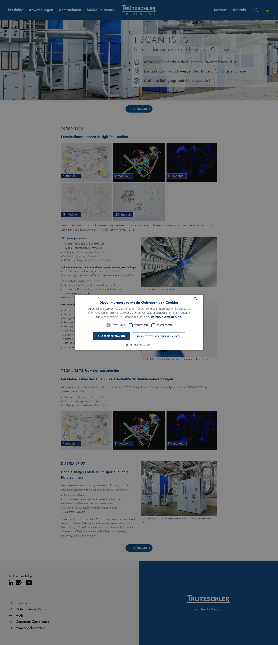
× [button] (200, 298)
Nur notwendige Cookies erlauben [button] (158, 336)
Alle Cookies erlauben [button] (111, 336)
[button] (139, 344)
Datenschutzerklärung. (166, 317)
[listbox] (195, 298)
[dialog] (139, 322)
